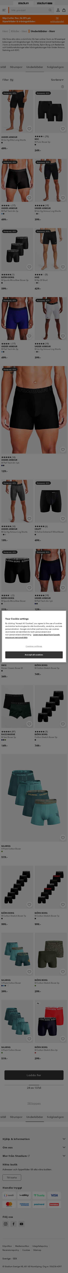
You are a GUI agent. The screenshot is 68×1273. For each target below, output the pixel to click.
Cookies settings (34, 646)
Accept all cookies (34, 655)
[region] (34, 636)
